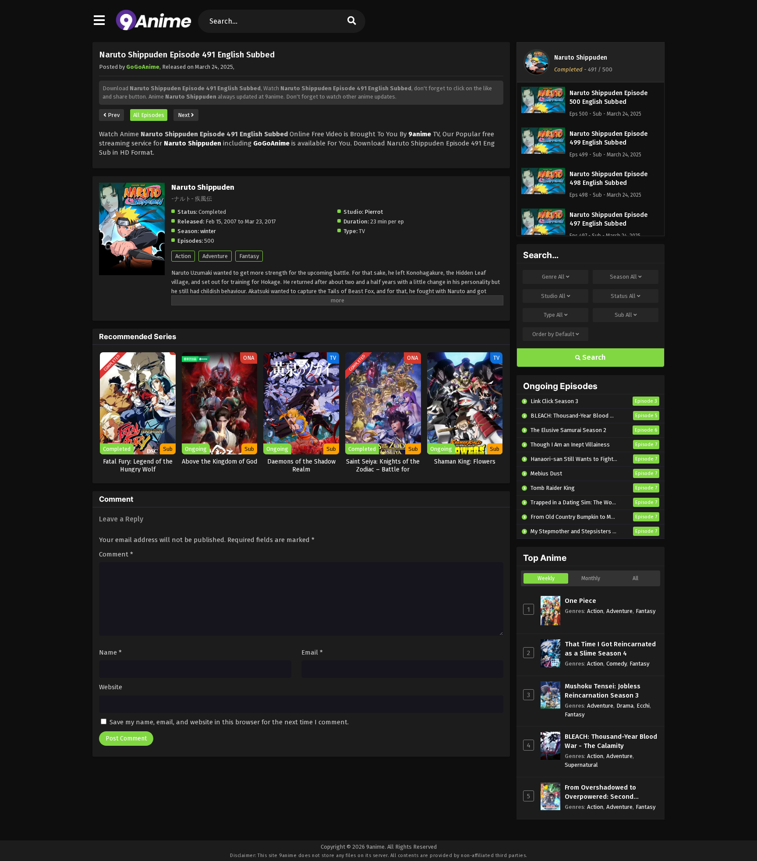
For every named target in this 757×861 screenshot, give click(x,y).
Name (110, 652)
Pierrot (373, 212)
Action (183, 256)
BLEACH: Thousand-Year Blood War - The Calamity (611, 741)
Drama (624, 705)
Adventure (215, 256)
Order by (553, 334)
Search (593, 357)
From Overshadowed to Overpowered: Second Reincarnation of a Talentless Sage (611, 792)
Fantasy (249, 256)
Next (184, 115)
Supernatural (581, 765)
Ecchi (643, 705)
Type (553, 315)
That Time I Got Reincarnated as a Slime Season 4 (610, 648)
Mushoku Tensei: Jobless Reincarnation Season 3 (602, 690)
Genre (553, 276)
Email (312, 652)
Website (110, 687)
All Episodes (148, 115)
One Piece (580, 601)
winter (208, 231)
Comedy (616, 663)
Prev (113, 115)
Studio (553, 296)
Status (623, 296)
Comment (116, 554)
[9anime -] (153, 28)
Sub (623, 315)
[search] (351, 21)
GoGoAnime (142, 67)
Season (623, 276)
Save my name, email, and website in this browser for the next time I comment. (229, 722)
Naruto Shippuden (580, 57)
